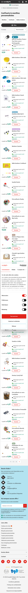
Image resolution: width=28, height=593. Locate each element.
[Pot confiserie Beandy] (6, 430)
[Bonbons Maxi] (6, 132)
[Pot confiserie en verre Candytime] (6, 395)
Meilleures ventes (5, 547)
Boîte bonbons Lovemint (19, 358)
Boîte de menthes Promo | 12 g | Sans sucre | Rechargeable (19, 41)
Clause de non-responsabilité (14, 591)
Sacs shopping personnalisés (9, 543)
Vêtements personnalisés (7, 540)
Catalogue (4, 545)
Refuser (14, 326)
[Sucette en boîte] (6, 344)
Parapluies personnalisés (7, 533)
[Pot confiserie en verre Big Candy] (6, 219)
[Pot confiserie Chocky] (6, 202)
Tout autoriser (14, 316)
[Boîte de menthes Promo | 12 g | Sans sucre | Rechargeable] (6, 38)
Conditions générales (14, 582)
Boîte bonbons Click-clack (19, 57)
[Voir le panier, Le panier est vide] (26, 2)
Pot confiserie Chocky (18, 199)
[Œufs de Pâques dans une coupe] (6, 238)
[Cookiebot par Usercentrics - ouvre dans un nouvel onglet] (20, 266)
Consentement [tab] (5, 269)
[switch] (24, 300)
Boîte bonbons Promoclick (19, 409)
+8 (2, 69)
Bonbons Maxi (16, 131)
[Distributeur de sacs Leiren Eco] (6, 447)
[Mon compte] (23, 2)
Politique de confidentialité (14, 585)
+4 (2, 88)
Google (2, 512)
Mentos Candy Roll (17, 375)
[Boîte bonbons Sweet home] (6, 98)
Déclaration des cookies (14, 588)
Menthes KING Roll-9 (18, 114)
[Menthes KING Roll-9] (6, 115)
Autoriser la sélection (14, 321)
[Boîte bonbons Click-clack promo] (6, 79)
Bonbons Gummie (17, 146)
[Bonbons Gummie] (6, 149)
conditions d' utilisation (17, 511)
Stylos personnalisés (6, 528)
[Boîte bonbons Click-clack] (6, 61)
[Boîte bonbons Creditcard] (6, 166)
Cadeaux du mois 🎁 (6, 526)
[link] (8, 461)
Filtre (15, 25)
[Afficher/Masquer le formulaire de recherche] (19, 2)
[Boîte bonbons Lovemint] (6, 361)
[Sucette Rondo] (6, 185)
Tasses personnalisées (7, 535)
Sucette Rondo (16, 182)
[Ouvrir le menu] (2, 2)
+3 (2, 175)
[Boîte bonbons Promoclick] (6, 412)
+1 (2, 46)
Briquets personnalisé (7, 531)
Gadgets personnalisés (7, 538)
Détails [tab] (13, 269)
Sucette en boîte (16, 341)
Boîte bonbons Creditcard (19, 163)
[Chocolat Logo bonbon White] (6, 256)
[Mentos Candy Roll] (6, 378)
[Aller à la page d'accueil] (7, 1)
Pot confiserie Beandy (18, 428)
